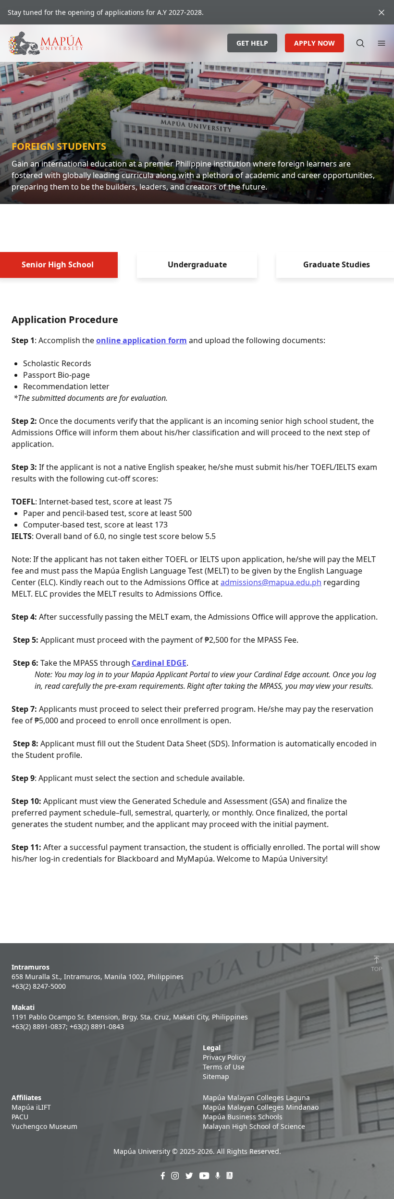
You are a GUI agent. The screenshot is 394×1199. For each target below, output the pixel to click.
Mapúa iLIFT (31, 1107)
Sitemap (216, 1076)
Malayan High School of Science (254, 1126)
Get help (252, 43)
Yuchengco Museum (44, 1126)
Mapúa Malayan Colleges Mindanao (261, 1107)
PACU (20, 1116)
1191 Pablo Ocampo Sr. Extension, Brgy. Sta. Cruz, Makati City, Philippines (130, 1016)
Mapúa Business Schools (243, 1116)
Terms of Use (224, 1066)
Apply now (314, 43)
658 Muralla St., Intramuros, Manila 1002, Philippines (98, 976)
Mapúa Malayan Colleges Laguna (256, 1097)
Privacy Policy (224, 1057)
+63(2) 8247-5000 (39, 986)
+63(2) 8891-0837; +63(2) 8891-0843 (68, 1026)
